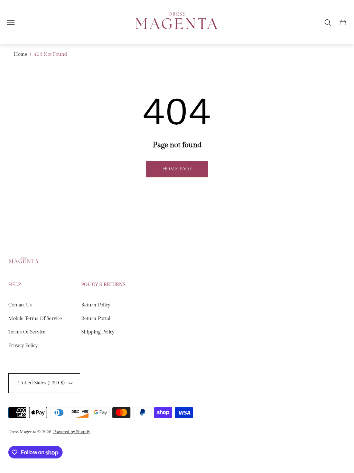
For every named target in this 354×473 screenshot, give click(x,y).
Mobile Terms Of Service (35, 318)
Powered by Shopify (71, 431)
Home (20, 54)
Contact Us (20, 305)
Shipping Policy (97, 332)
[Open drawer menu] (10, 22)
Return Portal (95, 318)
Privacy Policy (23, 345)
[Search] (327, 22)
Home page (177, 169)
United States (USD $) (41, 383)
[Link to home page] (23, 262)
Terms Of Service (26, 332)
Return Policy (95, 305)
